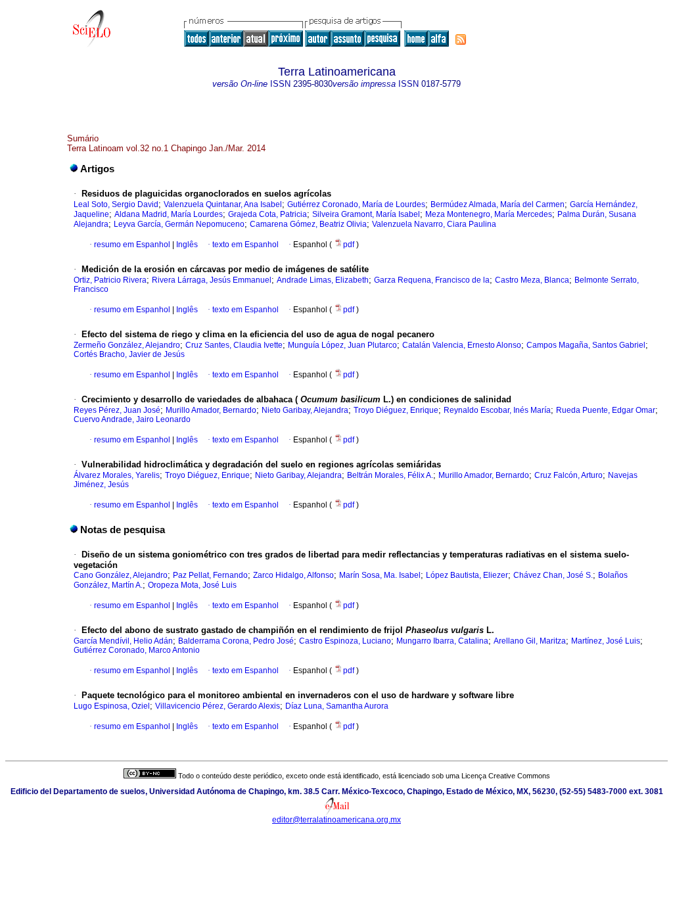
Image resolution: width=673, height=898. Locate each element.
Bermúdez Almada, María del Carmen (497, 204)
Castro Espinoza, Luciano (345, 641)
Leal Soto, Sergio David (116, 204)
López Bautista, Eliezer (467, 575)
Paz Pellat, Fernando (210, 575)
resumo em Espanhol (132, 244)
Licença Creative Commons (505, 776)
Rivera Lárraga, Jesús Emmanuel (211, 280)
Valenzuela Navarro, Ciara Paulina (434, 224)
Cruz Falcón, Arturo (568, 475)
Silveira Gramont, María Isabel (366, 214)
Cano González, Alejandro (121, 575)
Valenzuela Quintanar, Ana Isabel (223, 204)
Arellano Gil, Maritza (530, 641)
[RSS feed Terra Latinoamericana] (460, 39)
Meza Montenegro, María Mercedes (488, 214)
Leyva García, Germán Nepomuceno (179, 224)
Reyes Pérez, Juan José (117, 410)
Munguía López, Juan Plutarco (342, 345)
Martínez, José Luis (605, 641)
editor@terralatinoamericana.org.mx (336, 819)
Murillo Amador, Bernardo (211, 410)
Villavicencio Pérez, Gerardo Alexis (217, 706)
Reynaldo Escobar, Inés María (497, 410)
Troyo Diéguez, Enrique (396, 410)
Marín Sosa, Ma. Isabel (380, 575)
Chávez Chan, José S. (553, 575)
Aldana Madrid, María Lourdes (168, 214)
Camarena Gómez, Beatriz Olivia (308, 224)
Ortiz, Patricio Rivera (110, 280)
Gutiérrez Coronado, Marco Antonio (137, 650)
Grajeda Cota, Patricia (267, 214)
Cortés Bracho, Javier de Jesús (129, 354)
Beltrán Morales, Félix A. (390, 475)
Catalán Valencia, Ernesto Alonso (461, 345)
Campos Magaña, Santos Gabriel (585, 345)
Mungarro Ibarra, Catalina (442, 641)
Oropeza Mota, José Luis (192, 585)
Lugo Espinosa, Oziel (112, 706)
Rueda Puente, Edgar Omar (605, 410)
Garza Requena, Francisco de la (432, 280)
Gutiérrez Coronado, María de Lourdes (356, 204)
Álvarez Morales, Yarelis (117, 475)
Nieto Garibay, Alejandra (305, 410)
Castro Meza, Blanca (532, 280)
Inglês (186, 244)
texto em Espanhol (245, 244)
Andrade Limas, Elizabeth (323, 280)
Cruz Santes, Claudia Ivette (234, 345)
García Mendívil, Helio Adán (123, 641)
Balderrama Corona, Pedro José (236, 641)
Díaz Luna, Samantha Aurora (336, 706)
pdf (349, 244)
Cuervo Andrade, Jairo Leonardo (132, 419)
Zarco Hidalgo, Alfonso (293, 575)
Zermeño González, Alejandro (127, 345)
